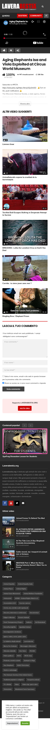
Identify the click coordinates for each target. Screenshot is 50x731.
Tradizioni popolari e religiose (14, 680)
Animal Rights (21, 589)
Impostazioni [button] (12, 723)
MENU (7, 16)
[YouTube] (10, 503)
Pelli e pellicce (8, 656)
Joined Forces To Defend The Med (30, 518)
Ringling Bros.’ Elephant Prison (15, 316)
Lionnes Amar (8, 144)
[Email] (23, 503)
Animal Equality (9, 584)
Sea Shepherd (8, 665)
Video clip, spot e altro (30, 684)
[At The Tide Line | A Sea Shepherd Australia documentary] (8, 543)
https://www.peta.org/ (10, 88)
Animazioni (7, 598)
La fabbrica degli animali (12, 641)
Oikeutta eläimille (10, 651)
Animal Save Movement (12, 593)
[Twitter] (17, 503)
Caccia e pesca (24, 603)
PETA (19, 656)
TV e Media (7, 684)
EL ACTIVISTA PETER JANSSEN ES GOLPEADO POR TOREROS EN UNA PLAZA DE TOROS (31, 531)
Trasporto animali (33, 680)
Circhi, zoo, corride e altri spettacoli (16, 608)
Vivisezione (8, 689)
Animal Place (8, 589)
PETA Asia (28, 656)
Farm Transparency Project (13, 622)
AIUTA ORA (25, 408)
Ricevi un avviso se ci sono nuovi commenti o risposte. (25, 383)
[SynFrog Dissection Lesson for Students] (25, 441)
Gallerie (29, 622)
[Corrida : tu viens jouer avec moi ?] (25, 268)
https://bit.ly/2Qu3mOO (27, 88)
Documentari (34, 613)
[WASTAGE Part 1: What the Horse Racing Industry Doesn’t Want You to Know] (8, 565)
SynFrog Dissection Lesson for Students (20, 456)
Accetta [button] (25, 723)
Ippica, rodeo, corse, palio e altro (15, 637)
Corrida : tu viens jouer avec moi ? (17, 283)
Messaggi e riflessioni (27, 646)
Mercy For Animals (10, 646)
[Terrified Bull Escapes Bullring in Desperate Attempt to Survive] (25, 197)
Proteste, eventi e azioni (12, 660)
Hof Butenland (40, 622)
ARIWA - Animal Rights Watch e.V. (26, 598)
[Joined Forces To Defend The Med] (8, 521)
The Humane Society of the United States (18, 675)
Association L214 (10, 603)
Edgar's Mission (9, 617)
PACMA (32, 651)
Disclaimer (39, 711)
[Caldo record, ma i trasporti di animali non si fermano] (8, 554)
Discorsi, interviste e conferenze (15, 613)
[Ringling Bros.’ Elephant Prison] (25, 301)
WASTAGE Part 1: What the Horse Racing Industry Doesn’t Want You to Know (31, 565)
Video (17, 684)
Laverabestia (28, 641)
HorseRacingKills (10, 627)
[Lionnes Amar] (25, 129)
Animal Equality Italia (25, 584)
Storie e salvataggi (10, 670)
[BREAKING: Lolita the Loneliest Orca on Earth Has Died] (25, 232)
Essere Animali (23, 617)
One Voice (22, 651)
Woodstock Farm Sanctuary (24, 689)
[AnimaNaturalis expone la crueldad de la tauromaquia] (25, 162)
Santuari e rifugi (29, 660)
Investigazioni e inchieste (12, 632)
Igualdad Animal (24, 627)
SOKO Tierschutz (23, 665)
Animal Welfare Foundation (33, 593)
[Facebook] (4, 503)
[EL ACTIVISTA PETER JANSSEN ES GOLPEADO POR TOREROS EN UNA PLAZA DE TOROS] (8, 532)
